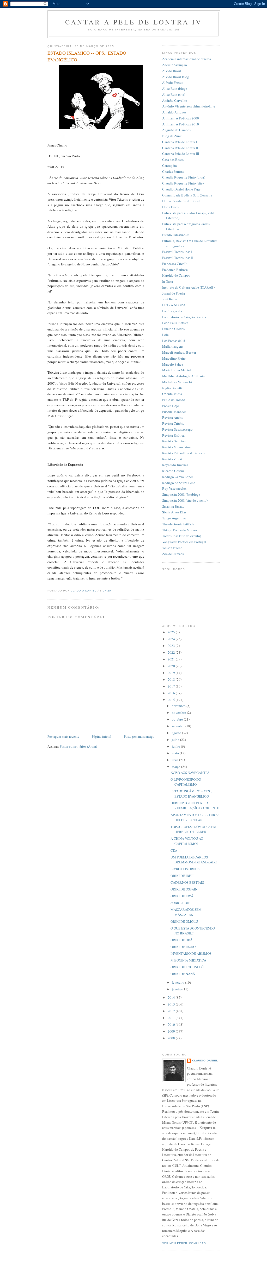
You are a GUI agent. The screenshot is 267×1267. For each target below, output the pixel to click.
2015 (172, 699)
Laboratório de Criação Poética (184, 317)
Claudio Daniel (205, 1060)
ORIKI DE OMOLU (184, 921)
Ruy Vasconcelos (174, 488)
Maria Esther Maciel (176, 370)
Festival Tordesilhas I (177, 251)
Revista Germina (174, 441)
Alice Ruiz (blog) (174, 88)
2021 (172, 659)
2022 (172, 652)
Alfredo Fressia (172, 82)
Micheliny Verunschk (177, 382)
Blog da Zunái (172, 135)
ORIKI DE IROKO (183, 946)
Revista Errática (173, 435)
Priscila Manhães (174, 411)
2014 (172, 997)
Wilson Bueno (172, 547)
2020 (172, 666)
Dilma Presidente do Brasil (181, 201)
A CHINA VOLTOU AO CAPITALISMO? (187, 841)
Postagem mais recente (63, 736)
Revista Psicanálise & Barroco (183, 453)
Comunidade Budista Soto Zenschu (187, 195)
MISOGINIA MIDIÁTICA (188, 960)
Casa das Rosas (173, 159)
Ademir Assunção (174, 64)
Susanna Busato (173, 506)
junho (176, 746)
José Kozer (169, 299)
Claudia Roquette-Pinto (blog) (183, 177)
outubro (178, 719)
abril (175, 759)
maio (176, 753)
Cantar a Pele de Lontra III (180, 153)
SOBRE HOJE (180, 902)
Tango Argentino (174, 518)
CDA (174, 850)
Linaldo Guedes (173, 328)
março (176, 766)
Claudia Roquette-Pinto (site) (183, 183)
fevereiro (178, 982)
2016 (172, 693)
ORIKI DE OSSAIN (184, 889)
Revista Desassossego (177, 429)
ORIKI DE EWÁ (182, 896)
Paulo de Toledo (173, 399)
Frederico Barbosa (175, 269)
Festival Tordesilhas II (177, 257)
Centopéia (169, 165)
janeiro (177, 989)
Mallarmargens (172, 346)
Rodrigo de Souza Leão (178, 482)
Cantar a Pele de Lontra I (179, 141)
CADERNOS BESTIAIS (187, 882)
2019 (172, 672)
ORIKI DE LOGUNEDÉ (187, 967)
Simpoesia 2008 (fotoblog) (181, 494)
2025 (172, 632)
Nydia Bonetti (172, 388)
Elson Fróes (170, 207)
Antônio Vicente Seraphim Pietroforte (188, 106)
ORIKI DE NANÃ (183, 973)
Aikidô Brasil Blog (175, 76)
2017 (172, 686)
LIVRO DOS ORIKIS (185, 869)
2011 (172, 1017)
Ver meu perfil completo (184, 1243)
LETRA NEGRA (173, 305)
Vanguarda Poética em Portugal (184, 541)
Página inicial (101, 736)
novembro (179, 712)
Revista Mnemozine (176, 447)
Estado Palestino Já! (176, 234)
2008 (172, 1038)
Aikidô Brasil (171, 70)
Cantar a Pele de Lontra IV (133, 21)
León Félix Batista (175, 322)
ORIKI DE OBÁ (181, 940)
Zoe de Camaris (173, 553)
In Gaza (167, 281)
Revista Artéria (172, 417)
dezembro (179, 705)
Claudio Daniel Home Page (181, 189)
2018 (172, 679)
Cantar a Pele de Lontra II (180, 147)
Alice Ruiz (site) (173, 94)
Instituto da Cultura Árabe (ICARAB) (188, 287)
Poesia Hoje (170, 405)
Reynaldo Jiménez (175, 464)
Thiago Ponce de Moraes (179, 530)
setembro (178, 726)
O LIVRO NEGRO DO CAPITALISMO (186, 782)
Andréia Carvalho (174, 100)
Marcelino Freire (174, 358)
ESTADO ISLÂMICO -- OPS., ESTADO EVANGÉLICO (191, 794)
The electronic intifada (178, 524)
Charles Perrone (173, 171)
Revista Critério (173, 423)
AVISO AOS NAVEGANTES (190, 772)
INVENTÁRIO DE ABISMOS (191, 953)
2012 (172, 1011)
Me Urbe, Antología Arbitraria (183, 376)
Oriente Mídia (172, 393)
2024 (172, 638)
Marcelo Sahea (172, 364)
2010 (172, 1024)
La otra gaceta (172, 311)
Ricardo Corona (173, 470)
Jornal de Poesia (173, 293)
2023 (172, 645)
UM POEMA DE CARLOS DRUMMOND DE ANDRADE (194, 860)
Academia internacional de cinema (186, 58)
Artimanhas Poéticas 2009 (180, 118)
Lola (165, 334)
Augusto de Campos (176, 130)
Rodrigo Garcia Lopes (177, 476)
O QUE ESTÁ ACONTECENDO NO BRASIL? (193, 931)
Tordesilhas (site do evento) (181, 535)
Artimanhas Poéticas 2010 (180, 124)
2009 (172, 1031)
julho (176, 739)
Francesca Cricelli (174, 263)
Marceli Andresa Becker (179, 352)
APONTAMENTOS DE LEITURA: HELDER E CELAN (195, 817)
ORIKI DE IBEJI (182, 875)
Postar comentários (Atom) (78, 746)
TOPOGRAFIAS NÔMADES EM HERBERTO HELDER (193, 829)
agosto (177, 732)
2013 (172, 1004)
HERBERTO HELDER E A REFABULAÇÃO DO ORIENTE (195, 806)
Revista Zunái (172, 459)
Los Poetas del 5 (173, 340)
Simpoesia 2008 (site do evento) (185, 500)
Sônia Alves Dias (174, 512)
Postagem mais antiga (139, 736)
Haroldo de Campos (176, 275)
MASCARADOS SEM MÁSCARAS (186, 912)
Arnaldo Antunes (174, 112)
